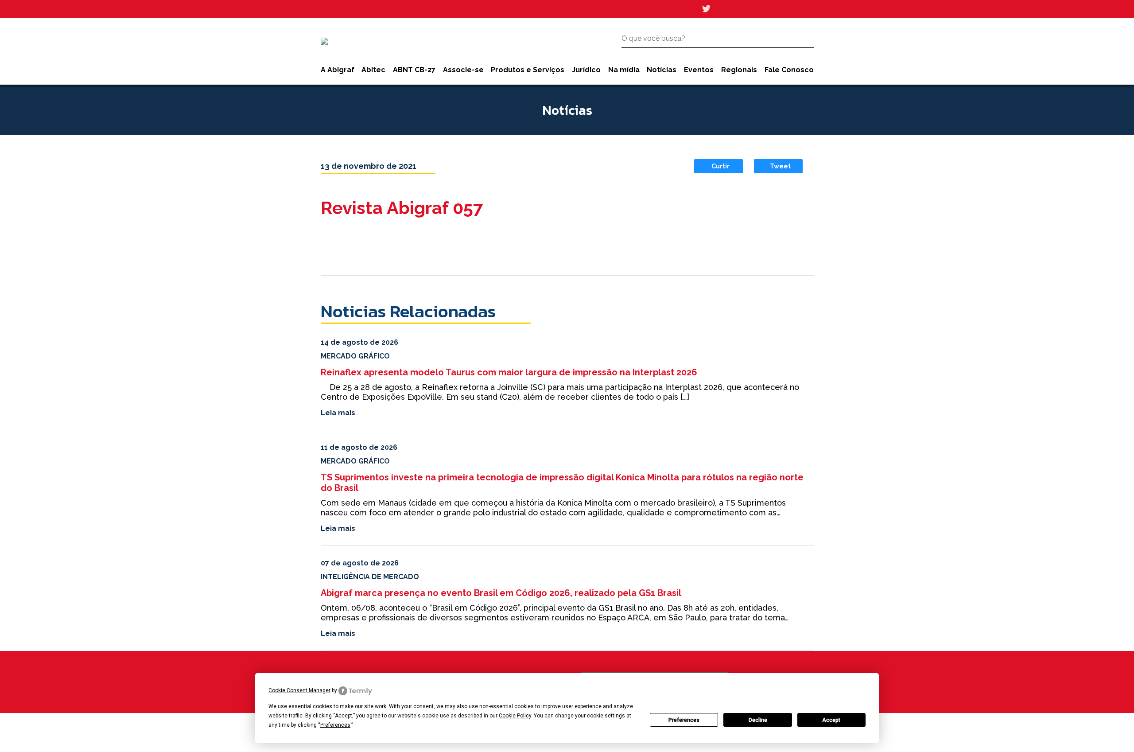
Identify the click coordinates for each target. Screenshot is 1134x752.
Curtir (720, 166)
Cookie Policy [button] (515, 716)
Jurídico (586, 70)
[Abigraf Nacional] (324, 41)
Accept (831, 720)
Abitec (373, 70)
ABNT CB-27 (414, 70)
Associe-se (463, 70)
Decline (758, 720)
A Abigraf (337, 70)
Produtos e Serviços (527, 70)
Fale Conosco (789, 70)
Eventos (699, 70)
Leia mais (338, 413)
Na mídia (624, 70)
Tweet (780, 166)
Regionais (739, 70)
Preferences (683, 720)
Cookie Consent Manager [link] (299, 690)
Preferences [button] (335, 725)
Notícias (661, 70)
